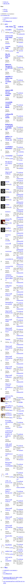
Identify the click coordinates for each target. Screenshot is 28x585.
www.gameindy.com (5, 15)
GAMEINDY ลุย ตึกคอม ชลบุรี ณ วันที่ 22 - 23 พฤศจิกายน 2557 (9, 434)
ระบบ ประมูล (8, 251)
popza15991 (21, 410)
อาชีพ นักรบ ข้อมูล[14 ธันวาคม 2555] (8, 491)
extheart (20, 427)
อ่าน (15, 27)
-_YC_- (11, 342)
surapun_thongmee (21, 487)
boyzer (10, 282)
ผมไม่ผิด (21, 402)
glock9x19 (7, 459)
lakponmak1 (8, 428)
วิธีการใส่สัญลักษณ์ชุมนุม (7, 56)
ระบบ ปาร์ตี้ (8, 243)
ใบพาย (10, 410)
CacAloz (11, 32)
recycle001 (7, 240)
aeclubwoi (21, 168)
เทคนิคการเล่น (8, 551)
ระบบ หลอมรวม (9, 259)
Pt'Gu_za (7, 169)
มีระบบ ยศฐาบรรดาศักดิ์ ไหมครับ (9, 422)
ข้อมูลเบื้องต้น (8, 544)
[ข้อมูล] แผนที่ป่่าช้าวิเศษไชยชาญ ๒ (8, 348)
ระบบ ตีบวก (8, 228)
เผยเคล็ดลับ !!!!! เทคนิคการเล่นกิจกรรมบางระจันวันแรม (9, 80)
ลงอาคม (7, 181)
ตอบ (14, 25)
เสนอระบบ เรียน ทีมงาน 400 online (9, 397)
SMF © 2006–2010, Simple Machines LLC (12, 578)
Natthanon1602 (20, 178)
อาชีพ (6, 474)
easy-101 (21, 496)
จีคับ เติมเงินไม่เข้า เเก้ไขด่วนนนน (8, 163)
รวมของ (7, 189)
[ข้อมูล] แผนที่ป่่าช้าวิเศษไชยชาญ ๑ (8, 358)
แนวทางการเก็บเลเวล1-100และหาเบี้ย (9, 37)
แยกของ (7, 197)
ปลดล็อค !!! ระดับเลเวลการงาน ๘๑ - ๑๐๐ (8, 138)
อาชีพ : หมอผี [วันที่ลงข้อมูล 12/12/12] (8, 445)
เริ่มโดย (11, 26)
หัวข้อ (7, 26)
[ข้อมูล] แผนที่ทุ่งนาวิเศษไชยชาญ (8, 527)
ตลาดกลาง (7, 211)
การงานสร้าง (8, 29)
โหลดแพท (7, 339)
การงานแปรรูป (8, 155)
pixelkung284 (22, 34)
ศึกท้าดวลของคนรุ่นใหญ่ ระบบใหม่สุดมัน (9, 464)
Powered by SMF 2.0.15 (9, 577)
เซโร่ (10, 184)
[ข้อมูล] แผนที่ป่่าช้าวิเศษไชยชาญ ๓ (8, 330)
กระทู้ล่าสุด (20, 26)
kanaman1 (7, 43)
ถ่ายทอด (7, 204)
